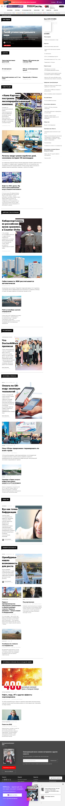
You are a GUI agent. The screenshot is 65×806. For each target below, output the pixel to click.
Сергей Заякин (13, 614)
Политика (17, 10)
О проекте (36, 779)
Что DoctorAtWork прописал (10, 343)
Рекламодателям (52, 781)
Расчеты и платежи (9, 382)
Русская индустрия (26, 10)
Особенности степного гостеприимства (53, 145)
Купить (60, 2)
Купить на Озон (13, 795)
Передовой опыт (9, 554)
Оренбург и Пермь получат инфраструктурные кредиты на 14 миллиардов (11, 481)
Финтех (3, 382)
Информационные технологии (7, 337)
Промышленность (12, 599)
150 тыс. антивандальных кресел (30, 69)
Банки (24, 599)
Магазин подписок (56, 778)
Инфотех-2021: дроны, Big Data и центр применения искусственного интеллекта (11, 187)
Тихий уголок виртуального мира (51, 39)
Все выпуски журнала (22, 779)
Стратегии (27, 599)
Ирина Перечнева (5, 367)
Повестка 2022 (7, 724)
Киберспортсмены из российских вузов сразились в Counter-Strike (12, 225)
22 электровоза (6, 69)
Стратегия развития (9, 445)
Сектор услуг (4, 641)
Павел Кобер (8, 42)
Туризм (8, 641)
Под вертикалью (28, 602)
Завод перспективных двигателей (8, 61)
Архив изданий (21, 781)
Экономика (9, 10)
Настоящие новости (49, 796)
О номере (53, 2)
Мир (43, 10)
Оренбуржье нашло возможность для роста (9, 562)
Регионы (3, 445)
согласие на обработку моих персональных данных (41, 763)
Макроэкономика (5, 599)
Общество (48, 10)
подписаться (52, 8)
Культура (56, 10)
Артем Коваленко (14, 452)
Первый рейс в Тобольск (30, 77)
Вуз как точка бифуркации (10, 510)
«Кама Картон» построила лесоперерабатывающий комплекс (16, 100)
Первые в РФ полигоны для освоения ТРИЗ (31, 61)
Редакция (35, 781)
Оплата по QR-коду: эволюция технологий (11, 388)
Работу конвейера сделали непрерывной (53, 93)
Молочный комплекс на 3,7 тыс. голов (11, 78)
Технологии (36, 10)
